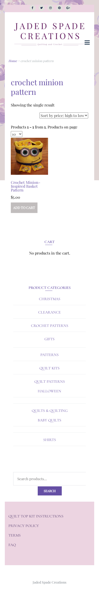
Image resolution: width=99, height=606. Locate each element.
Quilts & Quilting (50, 410)
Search (50, 491)
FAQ (12, 544)
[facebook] (33, 8)
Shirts (49, 439)
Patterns (49, 354)
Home (12, 61)
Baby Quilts (49, 420)
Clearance (49, 312)
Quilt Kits (49, 368)
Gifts (49, 339)
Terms (14, 535)
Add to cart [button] (24, 207)
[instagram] (50, 8)
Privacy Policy (23, 525)
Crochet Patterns (49, 325)
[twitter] (41, 8)
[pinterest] (59, 8)
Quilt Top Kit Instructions (35, 516)
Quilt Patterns (49, 381)
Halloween (49, 391)
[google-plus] (68, 8)
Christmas (49, 299)
